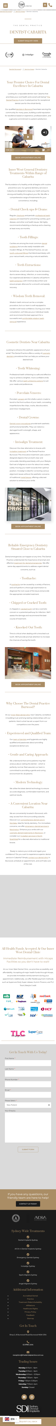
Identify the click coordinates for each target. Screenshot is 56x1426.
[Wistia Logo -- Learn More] (43, 150)
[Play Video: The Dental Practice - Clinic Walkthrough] (28, 137)
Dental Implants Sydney (28, 1240)
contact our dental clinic (38, 858)
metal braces (26, 477)
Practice (30, 1299)
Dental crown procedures (20, 424)
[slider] (25, 150)
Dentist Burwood (6, 11)
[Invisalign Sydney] (28, 1263)
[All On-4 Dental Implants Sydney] (28, 1245)
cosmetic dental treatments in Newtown (26, 833)
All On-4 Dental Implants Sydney (28, 1249)
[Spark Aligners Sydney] (28, 1272)
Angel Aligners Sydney (28, 1284)
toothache (15, 584)
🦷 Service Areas (19, 11)
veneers (21, 399)
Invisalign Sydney (28, 1266)
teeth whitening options (33, 381)
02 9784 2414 (28, 1345)
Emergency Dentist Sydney (28, 1257)
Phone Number (11, 1080)
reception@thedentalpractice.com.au (28, 1355)
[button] (5, 5)
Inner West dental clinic (20, 715)
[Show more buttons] (48, 150)
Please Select (10, 1101)
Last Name (9, 1069)
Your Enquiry (10, 1111)
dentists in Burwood (24, 109)
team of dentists (20, 739)
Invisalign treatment (18, 451)
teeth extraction (16, 281)
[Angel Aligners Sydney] (28, 1280)
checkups (20, 216)
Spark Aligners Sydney (28, 1275)
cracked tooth (26, 609)
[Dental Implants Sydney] (28, 1237)
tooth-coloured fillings (19, 253)
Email (7, 1090)
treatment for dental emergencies (28, 563)
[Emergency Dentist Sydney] (28, 1254)
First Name (9, 1058)
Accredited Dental (30, 1296)
